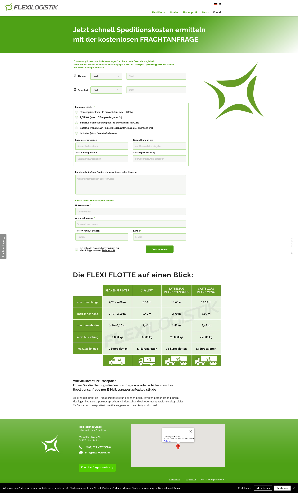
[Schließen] (294, 488)
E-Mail (136, 231)
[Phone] (81, 447)
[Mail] (81, 452)
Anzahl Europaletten (86, 153)
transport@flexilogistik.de (137, 389)
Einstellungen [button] (244, 488)
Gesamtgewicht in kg (144, 153)
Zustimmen (282, 488)
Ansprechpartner (84, 218)
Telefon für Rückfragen (87, 231)
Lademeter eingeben (86, 140)
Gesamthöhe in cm (143, 140)
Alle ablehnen (263, 488)
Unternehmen (82, 205)
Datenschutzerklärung (169, 488)
